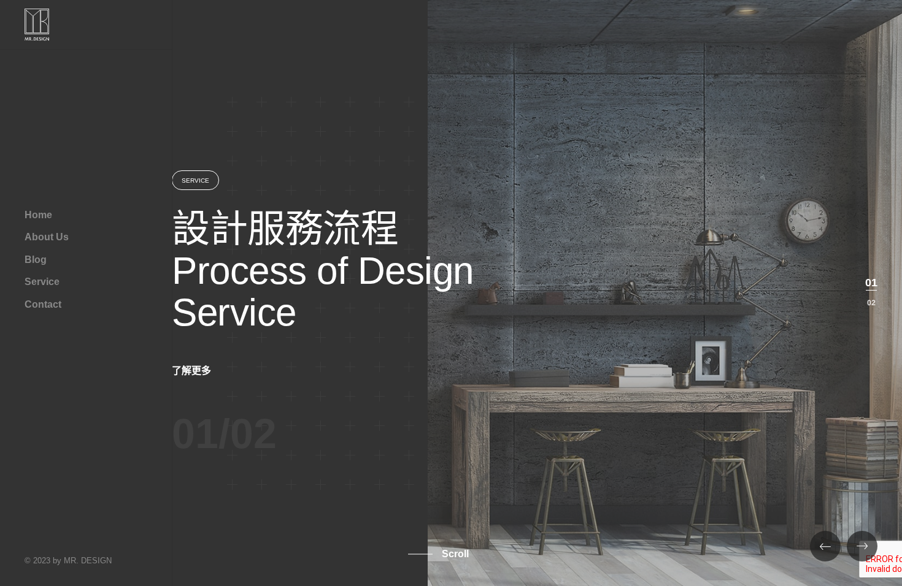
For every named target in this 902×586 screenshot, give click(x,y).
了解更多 (191, 370)
